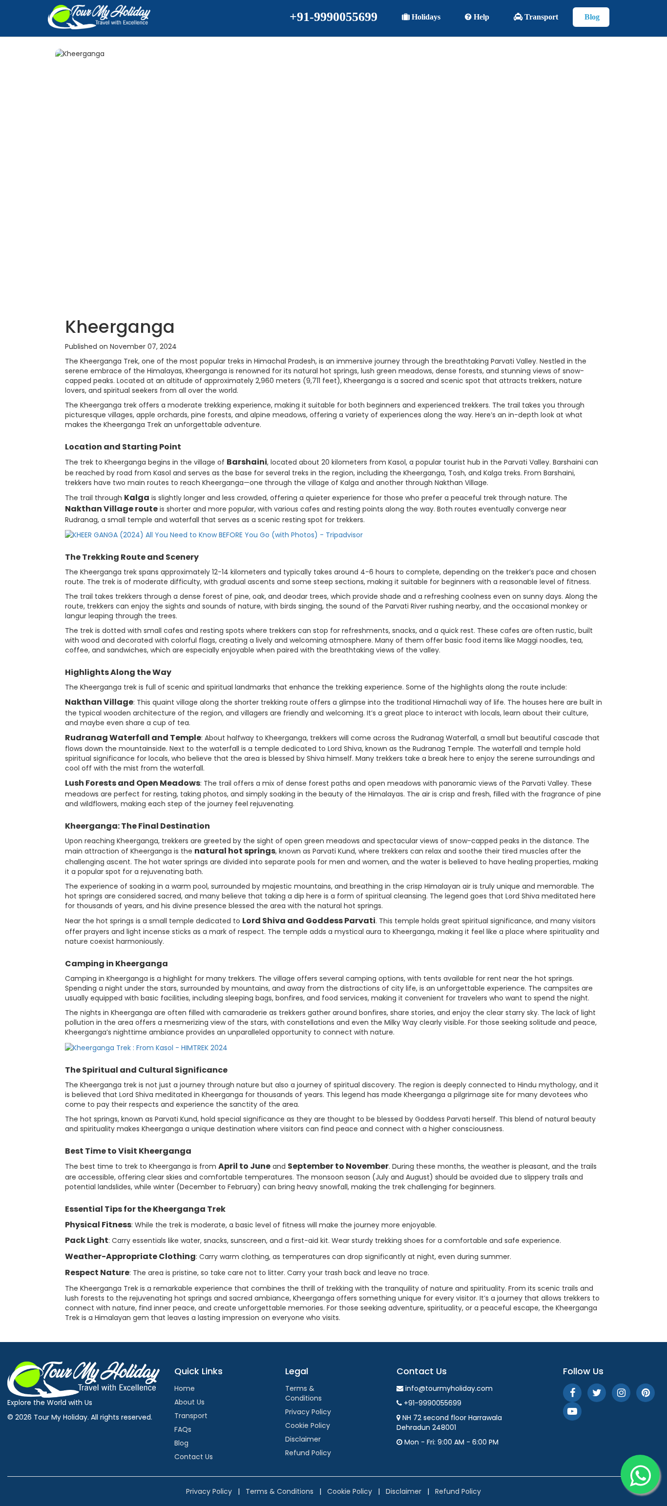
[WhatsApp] (640, 1474)
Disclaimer (303, 1439)
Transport (540, 17)
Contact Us (193, 1457)
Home (184, 1388)
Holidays (425, 17)
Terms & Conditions (303, 1393)
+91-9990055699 (333, 17)
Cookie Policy (307, 1425)
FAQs (182, 1429)
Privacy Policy (308, 1412)
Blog (591, 17)
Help (480, 17)
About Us (189, 1402)
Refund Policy (308, 1453)
